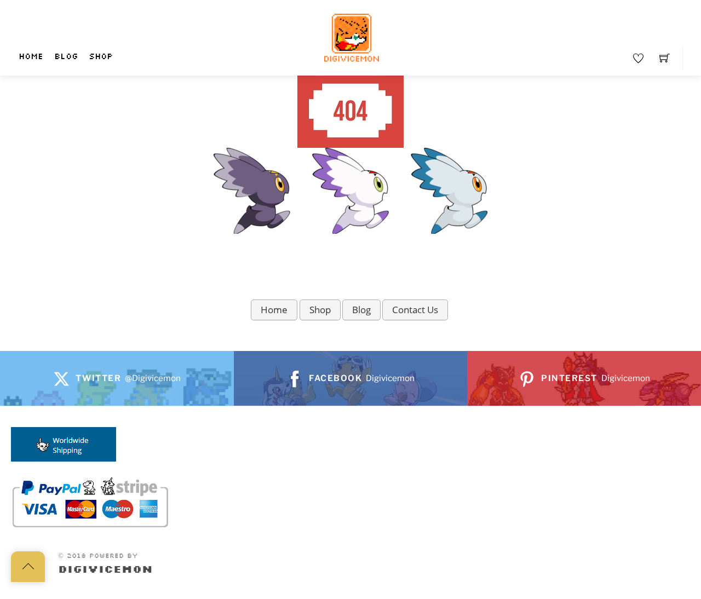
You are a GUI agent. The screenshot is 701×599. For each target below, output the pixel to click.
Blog (66, 57)
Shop (101, 57)
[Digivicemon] (351, 38)
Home (31, 57)
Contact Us (415, 309)
